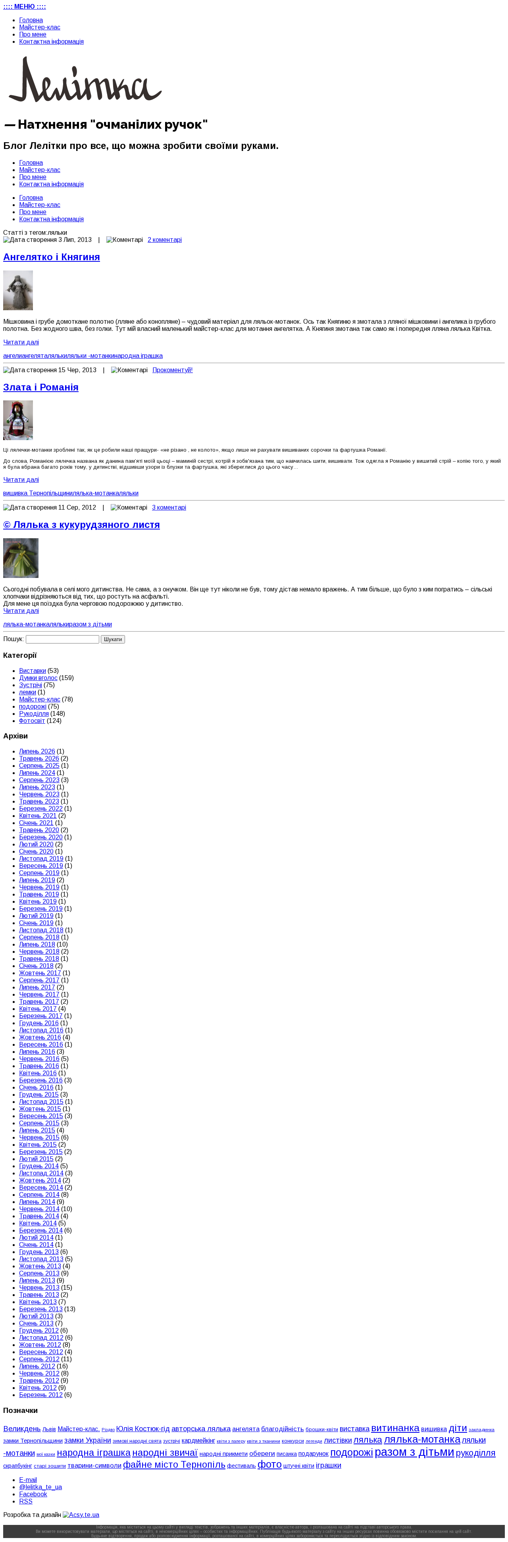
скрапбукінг (17, 1466)
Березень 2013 (41, 1309)
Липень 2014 (37, 1201)
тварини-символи (94, 1465)
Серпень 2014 (39, 1194)
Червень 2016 (39, 1058)
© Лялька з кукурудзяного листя (81, 524)
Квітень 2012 (38, 1387)
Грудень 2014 (39, 1166)
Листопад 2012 (41, 1337)
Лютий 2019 (36, 915)
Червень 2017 (39, 994)
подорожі (32, 706)
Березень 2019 (41, 908)
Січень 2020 (36, 851)
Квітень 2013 (38, 1302)
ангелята (35, 355)
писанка (287, 1454)
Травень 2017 (39, 1001)
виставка (354, 1428)
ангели (12, 355)
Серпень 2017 (39, 980)
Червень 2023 (39, 794)
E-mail (28, 1479)
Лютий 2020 (36, 844)
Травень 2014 (39, 1216)
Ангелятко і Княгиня (51, 256)
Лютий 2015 (36, 1159)
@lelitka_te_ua (40, 1487)
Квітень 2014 (38, 1223)
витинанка (395, 1427)
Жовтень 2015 (40, 1108)
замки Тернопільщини (33, 1441)
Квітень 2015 (38, 1144)
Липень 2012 (37, 1366)
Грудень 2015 (39, 1094)
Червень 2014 (39, 1209)
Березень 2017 (41, 1016)
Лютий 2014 (36, 1237)
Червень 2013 (39, 1287)
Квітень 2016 (38, 1073)
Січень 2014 (36, 1244)
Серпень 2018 (39, 937)
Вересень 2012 (41, 1352)
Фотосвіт (32, 720)
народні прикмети (224, 1454)
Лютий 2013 (36, 1316)
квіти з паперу (231, 1441)
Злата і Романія (41, 387)
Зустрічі (30, 685)
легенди (314, 1441)
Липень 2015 (37, 1130)
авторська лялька (201, 1429)
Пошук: (13, 639)
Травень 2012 (39, 1380)
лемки (27, 692)
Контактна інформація (51, 41)
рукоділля (476, 1453)
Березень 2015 (41, 1151)
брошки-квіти (322, 1429)
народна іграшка (138, 355)
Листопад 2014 (41, 1173)
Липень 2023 (37, 787)
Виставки (32, 670)
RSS (26, 1501)
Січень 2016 (36, 1087)
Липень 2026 (37, 751)
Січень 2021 (36, 822)
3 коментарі (169, 507)
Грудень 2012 (39, 1330)
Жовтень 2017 (40, 973)
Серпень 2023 (39, 780)
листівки (338, 1440)
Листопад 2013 (41, 1259)
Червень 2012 (39, 1373)
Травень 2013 (39, 1294)
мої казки (46, 1454)
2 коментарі (165, 239)
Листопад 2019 (41, 858)
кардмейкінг (198, 1440)
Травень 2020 (39, 830)
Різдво (108, 1429)
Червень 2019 (39, 887)
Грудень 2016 (39, 1023)
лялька (368, 1440)
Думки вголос (38, 677)
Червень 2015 (39, 1137)
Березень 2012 (41, 1394)
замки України (87, 1440)
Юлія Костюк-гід (143, 1428)
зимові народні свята (137, 1441)
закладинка (482, 1429)
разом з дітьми (90, 624)
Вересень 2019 (41, 865)
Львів (49, 1429)
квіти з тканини (263, 1440)
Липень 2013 (37, 1280)
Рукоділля (34, 713)
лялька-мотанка (96, 493)
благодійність (282, 1429)
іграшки (328, 1465)
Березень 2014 (41, 1230)
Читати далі (21, 342)
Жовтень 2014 (40, 1180)
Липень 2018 (37, 944)
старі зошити (50, 1466)
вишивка (434, 1428)
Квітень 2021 (38, 815)
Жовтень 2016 (40, 1037)
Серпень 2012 (39, 1359)
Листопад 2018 (41, 930)
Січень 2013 (36, 1323)
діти (457, 1427)
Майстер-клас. (79, 1429)
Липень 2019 (37, 880)
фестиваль (241, 1466)
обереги (262, 1453)
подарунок (313, 1453)
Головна (31, 20)
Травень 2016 (39, 1066)
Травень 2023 (39, 801)
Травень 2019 (39, 894)
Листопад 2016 (41, 1030)
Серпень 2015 (39, 1123)
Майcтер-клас (39, 27)
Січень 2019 (36, 923)
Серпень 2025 (39, 765)
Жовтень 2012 (40, 1344)
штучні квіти (298, 1466)
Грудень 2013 (39, 1251)
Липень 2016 (37, 1051)
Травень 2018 (39, 958)
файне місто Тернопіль (174, 1464)
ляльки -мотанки (90, 355)
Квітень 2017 (38, 1008)
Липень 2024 (37, 772)
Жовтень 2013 (40, 1266)
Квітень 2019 (38, 901)
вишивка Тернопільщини (38, 493)
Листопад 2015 (41, 1101)
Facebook (33, 1494)
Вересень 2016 (41, 1044)
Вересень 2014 (41, 1187)
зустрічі (171, 1441)
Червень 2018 (39, 951)
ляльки (57, 355)
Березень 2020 (41, 837)
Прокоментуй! (172, 370)
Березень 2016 (41, 1080)
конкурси (293, 1441)
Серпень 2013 (39, 1273)
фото (270, 1464)
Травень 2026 (39, 758)
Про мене (32, 34)
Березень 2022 (41, 808)
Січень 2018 (36, 965)
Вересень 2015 (41, 1116)
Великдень (22, 1428)
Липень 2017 (37, 987)
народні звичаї (165, 1452)
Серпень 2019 (39, 873)
